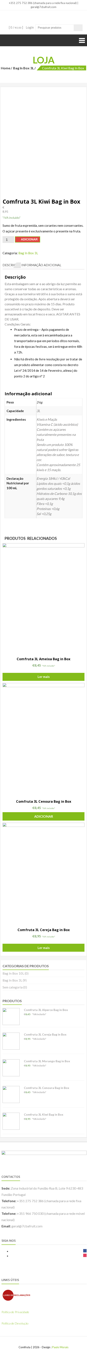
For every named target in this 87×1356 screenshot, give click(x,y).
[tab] (12, 265)
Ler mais (44, 677)
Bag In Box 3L (23, 68)
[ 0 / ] (15, 27)
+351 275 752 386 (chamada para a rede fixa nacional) (42, 3)
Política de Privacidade (15, 1312)
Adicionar (29, 239)
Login (30, 27)
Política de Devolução (15, 1323)
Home (5, 68)
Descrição (12, 265)
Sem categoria (13, 987)
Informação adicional (41, 265)
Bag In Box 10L (13, 973)
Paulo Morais (60, 1347)
